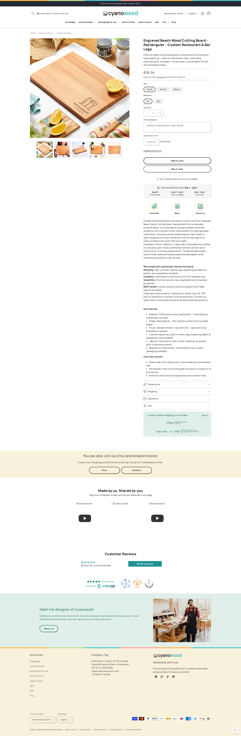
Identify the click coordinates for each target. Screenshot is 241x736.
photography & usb (39, 671)
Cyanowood (41, 729)
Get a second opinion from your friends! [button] (179, 179)
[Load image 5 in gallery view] (115, 150)
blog (32, 695)
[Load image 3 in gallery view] (80, 150)
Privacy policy (85, 729)
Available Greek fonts (152, 151)
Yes (158, 101)
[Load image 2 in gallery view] (62, 150)
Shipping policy (115, 729)
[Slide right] (126, 150)
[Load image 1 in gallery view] (45, 150)
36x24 (176, 89)
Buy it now (177, 169)
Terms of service (100, 729)
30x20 (163, 89)
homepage (35, 661)
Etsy (104, 470)
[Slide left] (33, 150)
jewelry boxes (36, 680)
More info (205, 415)
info (31, 690)
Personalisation (151, 120)
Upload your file (151, 135)
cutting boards (37, 666)
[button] (33, 13)
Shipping (161, 77)
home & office (36, 676)
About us (49, 628)
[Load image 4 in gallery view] (97, 150)
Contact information (133, 729)
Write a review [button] (145, 563)
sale (32, 685)
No (148, 101)
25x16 (149, 89)
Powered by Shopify (55, 729)
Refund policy (71, 729)
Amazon (136, 470)
